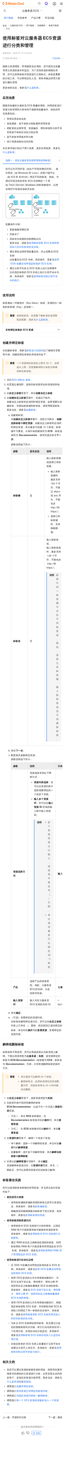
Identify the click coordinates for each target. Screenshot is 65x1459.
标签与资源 (54, 25)
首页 (5, 25)
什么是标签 (33, 87)
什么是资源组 (14, 1381)
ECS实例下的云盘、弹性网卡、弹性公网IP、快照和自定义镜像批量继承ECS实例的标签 (35, 1293)
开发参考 (22, 18)
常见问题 (49, 18)
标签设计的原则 (35, 350)
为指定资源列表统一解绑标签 (32, 1395)
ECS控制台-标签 (21, 379)
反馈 (38, 1432)
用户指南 (8, 18)
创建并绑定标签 (24, 1386)
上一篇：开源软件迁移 (14, 1417)
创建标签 (31, 409)
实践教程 (41, 25)
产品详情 (56, 58)
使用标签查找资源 (34, 1215)
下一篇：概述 (55, 1417)
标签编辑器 (41, 1206)
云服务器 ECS (16, 25)
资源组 (27, 1381)
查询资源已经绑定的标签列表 (32, 1390)
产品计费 (35, 18)
